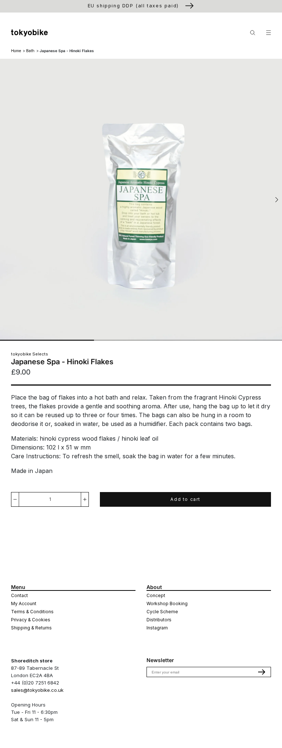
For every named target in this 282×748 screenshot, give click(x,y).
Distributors (159, 619)
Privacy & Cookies (30, 619)
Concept (156, 595)
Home (16, 50)
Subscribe (262, 672)
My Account (23, 603)
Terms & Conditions (32, 611)
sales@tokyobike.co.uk (37, 690)
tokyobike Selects (29, 354)
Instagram (157, 627)
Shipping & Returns (31, 627)
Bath (30, 50)
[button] (276, 199)
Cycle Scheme (162, 611)
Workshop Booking (167, 603)
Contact (19, 595)
